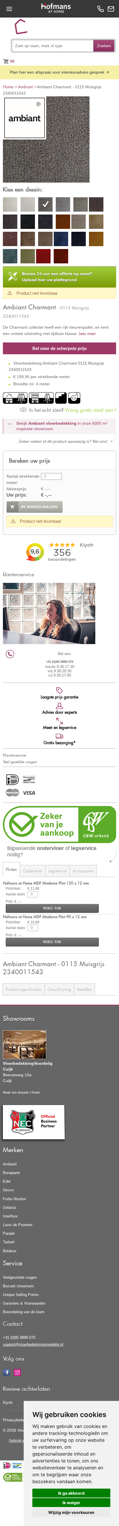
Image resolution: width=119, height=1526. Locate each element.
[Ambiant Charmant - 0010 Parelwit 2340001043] (10, 205)
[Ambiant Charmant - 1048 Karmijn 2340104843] (43, 257)
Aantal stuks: (16, 894)
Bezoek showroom (18, 1286)
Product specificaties (24, 989)
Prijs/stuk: (13, 889)
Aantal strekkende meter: (22, 479)
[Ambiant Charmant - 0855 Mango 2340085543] (96, 240)
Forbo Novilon (14, 1199)
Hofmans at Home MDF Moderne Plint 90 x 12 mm (45, 916)
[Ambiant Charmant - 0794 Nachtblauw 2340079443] (78, 240)
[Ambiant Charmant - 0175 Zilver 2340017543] (63, 205)
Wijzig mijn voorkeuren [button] (71, 1512)
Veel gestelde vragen (20, 761)
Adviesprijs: (16, 489)
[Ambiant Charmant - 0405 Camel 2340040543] (78, 223)
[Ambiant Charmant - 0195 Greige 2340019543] (80, 205)
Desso (8, 1190)
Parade (9, 1233)
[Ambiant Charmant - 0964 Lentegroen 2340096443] (28, 257)
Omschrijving (59, 989)
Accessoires (83, 871)
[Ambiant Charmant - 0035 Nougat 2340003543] (28, 205)
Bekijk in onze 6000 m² (61, 426)
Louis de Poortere (17, 1225)
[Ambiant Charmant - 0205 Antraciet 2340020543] (96, 205)
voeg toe (52, 908)
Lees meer (87, 333)
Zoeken (104, 45)
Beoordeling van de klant (23, 1312)
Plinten (11, 869)
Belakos (9, 1251)
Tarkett (8, 1242)
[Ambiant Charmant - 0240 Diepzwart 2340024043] (28, 223)
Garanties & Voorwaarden (24, 1303)
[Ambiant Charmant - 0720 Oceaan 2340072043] (61, 240)
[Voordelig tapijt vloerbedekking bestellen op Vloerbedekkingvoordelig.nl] (23, 29)
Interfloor (10, 1216)
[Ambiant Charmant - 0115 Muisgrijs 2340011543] (46, 140)
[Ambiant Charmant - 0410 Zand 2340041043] (96, 223)
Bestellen (84, 989)
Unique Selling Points (21, 1295)
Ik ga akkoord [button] (71, 1493)
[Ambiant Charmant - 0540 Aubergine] (10, 240)
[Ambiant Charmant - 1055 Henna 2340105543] (61, 257)
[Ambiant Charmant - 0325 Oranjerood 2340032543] (63, 223)
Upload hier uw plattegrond (57, 276)
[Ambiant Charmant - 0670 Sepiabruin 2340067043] (45, 240)
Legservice (57, 871)
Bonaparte (11, 1173)
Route (35, 1092)
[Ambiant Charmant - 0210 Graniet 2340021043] (10, 223)
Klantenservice (14, 755)
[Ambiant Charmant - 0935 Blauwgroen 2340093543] (10, 257)
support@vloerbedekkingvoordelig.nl (33, 1344)
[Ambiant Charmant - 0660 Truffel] (28, 240)
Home (8, 86)
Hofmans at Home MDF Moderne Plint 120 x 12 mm (46, 882)
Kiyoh (7, 1402)
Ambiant (25, 86)
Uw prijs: (16, 495)
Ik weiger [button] (71, 1502)
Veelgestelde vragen (20, 1277)
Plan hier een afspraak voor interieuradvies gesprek (57, 72)
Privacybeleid (15, 1420)
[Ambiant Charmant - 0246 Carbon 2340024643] (45, 223)
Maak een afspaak (16, 1092)
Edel (6, 1181)
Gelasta (9, 1207)
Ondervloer (32, 871)
